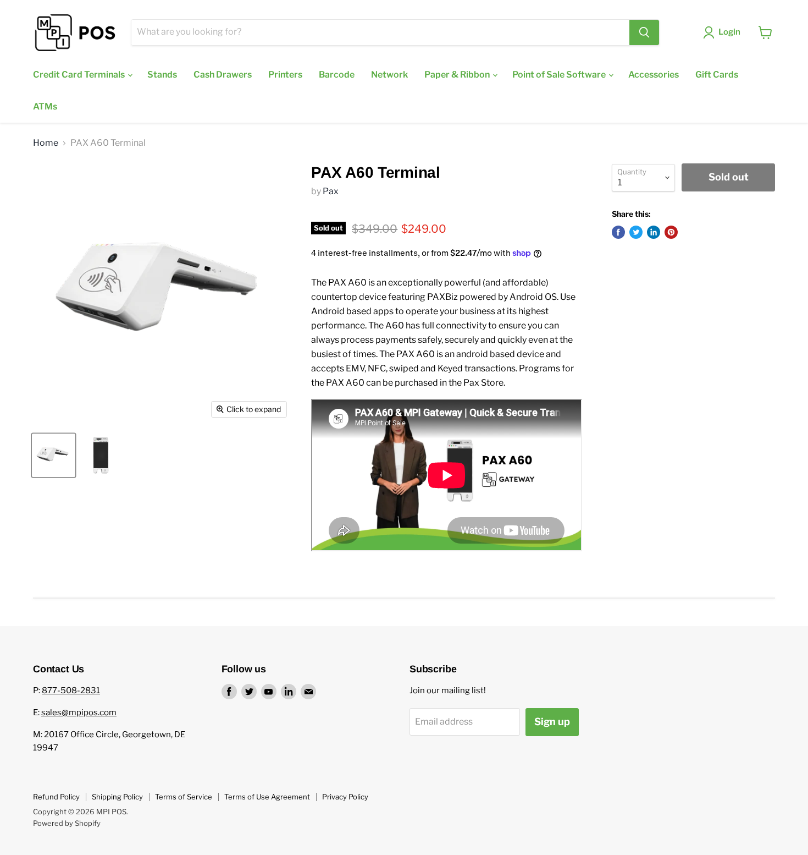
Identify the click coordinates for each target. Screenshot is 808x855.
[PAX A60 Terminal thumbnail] (53, 455)
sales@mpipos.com (79, 712)
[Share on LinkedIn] (653, 232)
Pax (331, 191)
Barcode (337, 74)
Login (729, 32)
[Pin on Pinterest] (671, 232)
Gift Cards (716, 74)
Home (45, 143)
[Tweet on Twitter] (636, 232)
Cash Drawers (222, 74)
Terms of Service (183, 796)
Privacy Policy (345, 796)
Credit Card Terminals (79, 74)
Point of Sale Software (559, 74)
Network (389, 74)
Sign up (552, 721)
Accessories (653, 74)
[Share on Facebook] (618, 232)
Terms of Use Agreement (267, 796)
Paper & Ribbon (457, 74)
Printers (285, 74)
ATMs (45, 106)
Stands (162, 74)
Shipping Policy (117, 796)
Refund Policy (56, 796)
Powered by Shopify (67, 823)
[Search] (644, 32)
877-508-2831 (71, 690)
